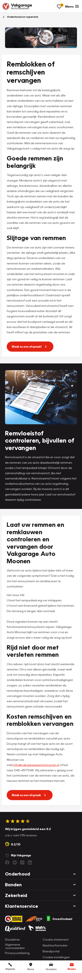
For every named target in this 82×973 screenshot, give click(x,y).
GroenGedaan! (62, 919)
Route (30, 969)
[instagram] (22, 862)
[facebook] (7, 862)
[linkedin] (30, 862)
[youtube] (15, 862)
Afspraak (10, 968)
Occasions (51, 969)
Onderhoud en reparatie (22, 16)
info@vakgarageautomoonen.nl (36, 765)
